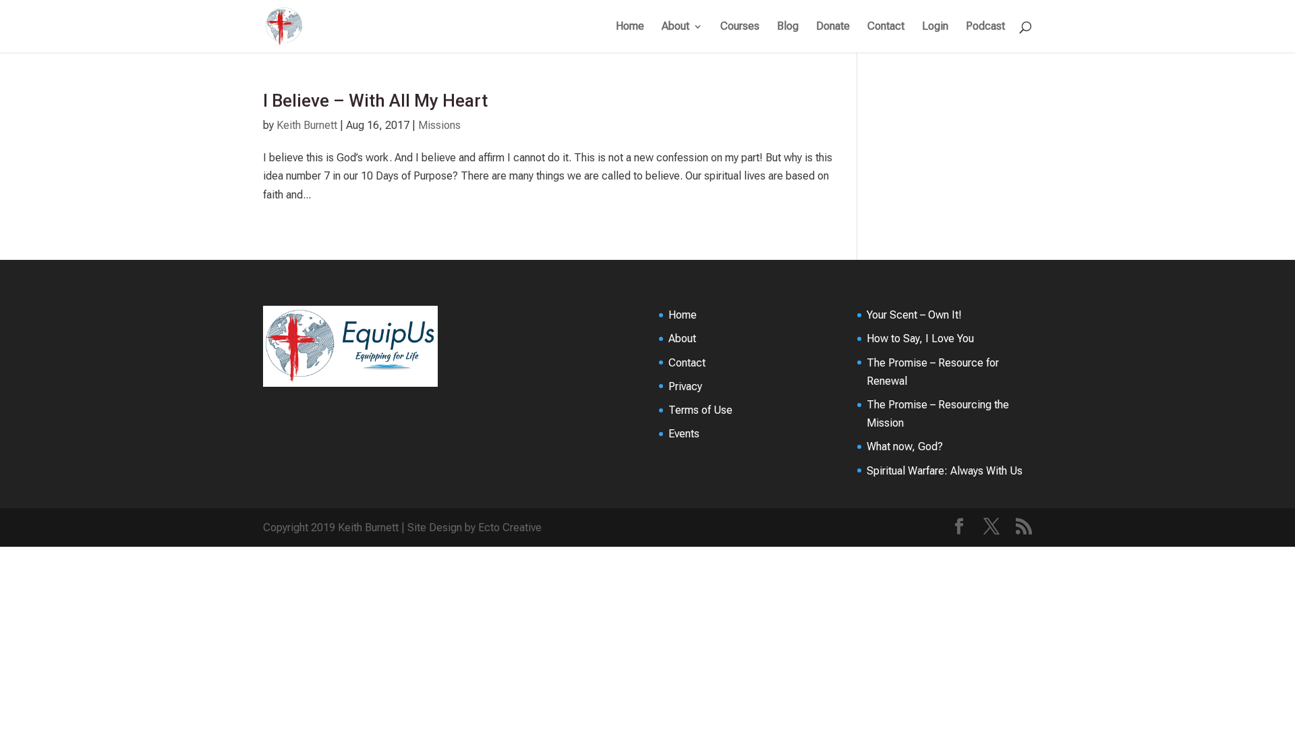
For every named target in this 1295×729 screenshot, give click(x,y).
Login (935, 27)
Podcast (985, 27)
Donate (833, 27)
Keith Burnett (307, 125)
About (675, 27)
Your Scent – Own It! (914, 314)
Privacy (685, 386)
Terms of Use (700, 410)
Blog (788, 27)
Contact (885, 27)
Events (683, 433)
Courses (739, 27)
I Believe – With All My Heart (375, 100)
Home (630, 27)
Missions (439, 125)
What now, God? (905, 446)
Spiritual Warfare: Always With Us (945, 470)
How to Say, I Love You (920, 338)
